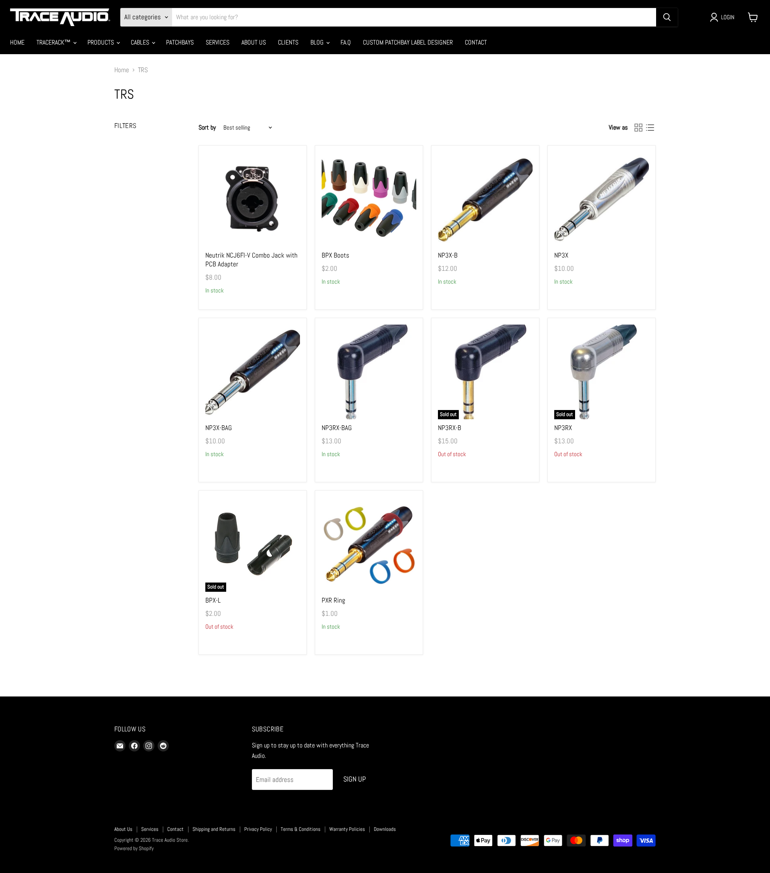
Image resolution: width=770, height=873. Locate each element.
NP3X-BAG (218, 427)
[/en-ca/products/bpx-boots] (369, 199)
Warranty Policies (347, 829)
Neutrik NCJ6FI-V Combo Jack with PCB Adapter (251, 259)
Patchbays (180, 42)
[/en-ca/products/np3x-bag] (252, 372)
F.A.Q (345, 42)
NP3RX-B (449, 427)
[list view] (650, 128)
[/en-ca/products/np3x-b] (485, 199)
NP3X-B (448, 255)
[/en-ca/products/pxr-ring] (369, 544)
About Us (253, 42)
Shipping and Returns (213, 829)
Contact (476, 42)
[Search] (667, 17)
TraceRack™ (54, 42)
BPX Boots (335, 255)
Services (217, 42)
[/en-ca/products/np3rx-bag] (369, 372)
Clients (288, 42)
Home (17, 42)
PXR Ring (333, 600)
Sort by (207, 127)
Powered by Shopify (134, 848)
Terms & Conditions (300, 829)
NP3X (561, 255)
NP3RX (563, 427)
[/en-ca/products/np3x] (601, 199)
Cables (141, 42)
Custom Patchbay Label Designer (408, 42)
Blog (317, 42)
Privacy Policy (258, 829)
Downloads (385, 829)
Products (101, 42)
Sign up (354, 779)
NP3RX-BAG (337, 427)
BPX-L (213, 600)
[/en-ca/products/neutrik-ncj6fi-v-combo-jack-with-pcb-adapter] (252, 199)
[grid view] (638, 128)
